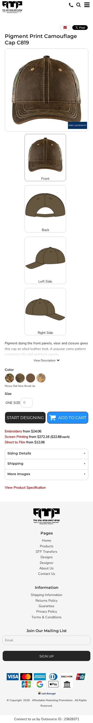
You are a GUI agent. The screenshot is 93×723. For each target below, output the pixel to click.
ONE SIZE (12, 403)
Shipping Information (46, 595)
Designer (46, 563)
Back (45, 230)
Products (46, 546)
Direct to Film (15, 442)
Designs (47, 557)
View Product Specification (25, 487)
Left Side (45, 281)
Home (46, 540)
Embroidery (13, 431)
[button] (78, 4)
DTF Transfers (46, 551)
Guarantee (46, 606)
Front (45, 178)
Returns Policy (46, 600)
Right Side (45, 333)
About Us (46, 568)
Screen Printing (16, 437)
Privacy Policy (46, 611)
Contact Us (46, 574)
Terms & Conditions (46, 617)
